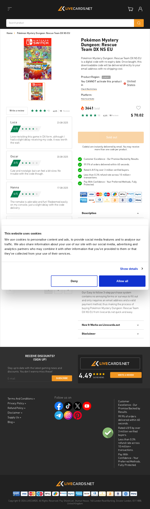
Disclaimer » (15, 412)
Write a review (126, 375)
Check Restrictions (89, 89)
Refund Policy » (16, 408)
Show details (129, 268)
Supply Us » (14, 417)
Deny (74, 281)
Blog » (11, 422)
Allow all (122, 281)
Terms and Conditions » (21, 398)
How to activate (87, 99)
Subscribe (62, 378)
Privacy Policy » (17, 403)
